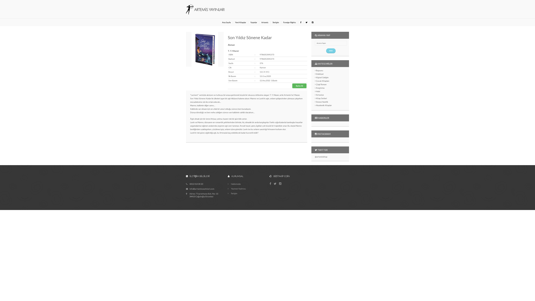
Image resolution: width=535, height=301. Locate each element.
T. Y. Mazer (233, 50)
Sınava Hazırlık (322, 102)
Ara (331, 51)
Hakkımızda (236, 184)
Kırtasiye (320, 95)
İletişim (276, 22)
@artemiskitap (321, 157)
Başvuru (319, 70)
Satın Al (299, 86)
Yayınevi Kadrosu (238, 188)
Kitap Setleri (321, 98)
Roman (231, 44)
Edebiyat (320, 74)
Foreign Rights (289, 22)
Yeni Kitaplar (240, 22)
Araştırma (320, 88)
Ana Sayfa (226, 22)
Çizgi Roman (321, 84)
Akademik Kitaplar (324, 105)
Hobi (318, 91)
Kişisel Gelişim (322, 77)
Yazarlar (253, 22)
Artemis (264, 22)
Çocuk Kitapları (322, 81)
